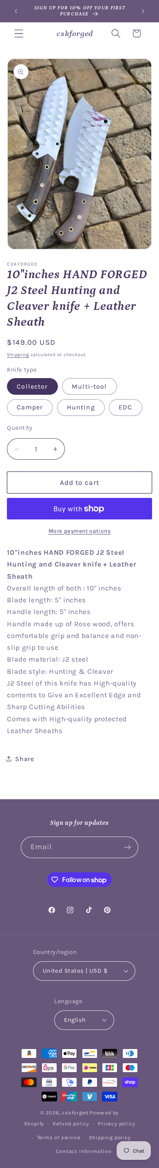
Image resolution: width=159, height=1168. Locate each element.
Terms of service (58, 1137)
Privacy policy (116, 1123)
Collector (32, 386)
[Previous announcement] (16, 11)
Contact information (83, 1151)
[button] (19, 33)
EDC (125, 407)
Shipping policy (110, 1137)
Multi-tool (89, 386)
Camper (30, 407)
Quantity (20, 427)
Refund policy (71, 1123)
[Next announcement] (143, 11)
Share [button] (24, 759)
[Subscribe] (127, 848)
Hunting (81, 407)
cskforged (75, 1113)
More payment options (80, 531)
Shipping (18, 354)
